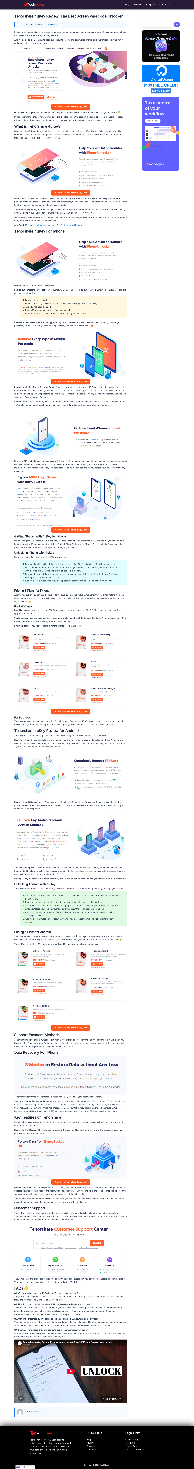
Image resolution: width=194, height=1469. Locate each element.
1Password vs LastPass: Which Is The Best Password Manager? (55, 225)
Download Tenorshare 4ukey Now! (72, 107)
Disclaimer (130, 1443)
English (22, 1467)
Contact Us (165, 4)
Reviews (137, 4)
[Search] (177, 24)
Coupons (150, 4)
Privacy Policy (132, 1446)
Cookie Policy (131, 1439)
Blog (127, 4)
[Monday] (160, 134)
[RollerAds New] (161, 46)
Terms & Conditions (134, 1449)
